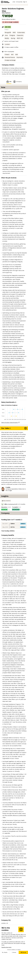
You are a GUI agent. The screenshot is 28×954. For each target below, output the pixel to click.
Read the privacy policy (6, 947)
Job (10, 81)
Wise (4, 11)
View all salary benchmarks (9, 422)
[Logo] (5, 2)
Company (19, 81)
